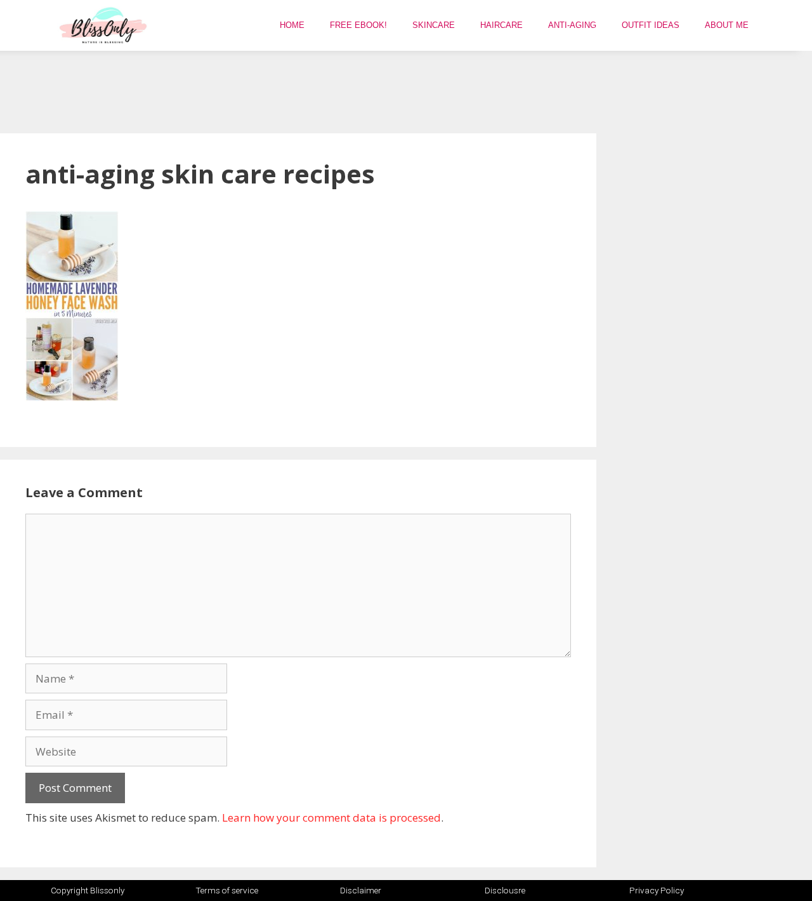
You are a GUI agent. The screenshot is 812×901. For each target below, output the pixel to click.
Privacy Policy (656, 890)
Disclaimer (360, 890)
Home (292, 25)
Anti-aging (572, 25)
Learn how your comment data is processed (331, 817)
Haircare (501, 25)
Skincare (433, 25)
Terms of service (226, 890)
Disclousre (505, 890)
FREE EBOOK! (358, 25)
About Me (727, 25)
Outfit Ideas (650, 25)
